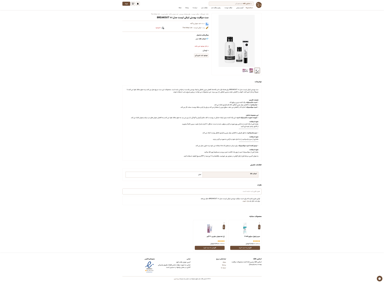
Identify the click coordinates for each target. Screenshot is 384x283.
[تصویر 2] (251, 70)
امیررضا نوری (177, 279)
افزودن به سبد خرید (245, 248)
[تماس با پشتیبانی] (379, 278)
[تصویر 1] (257, 70)
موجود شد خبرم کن (201, 55)
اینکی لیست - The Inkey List (191, 28)
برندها (187, 8)
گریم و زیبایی (239, 8)
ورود (126, 3)
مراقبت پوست (228, 8)
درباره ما (195, 8)
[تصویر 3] (245, 70)
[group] (236, 41)
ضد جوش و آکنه (195, 23)
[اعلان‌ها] (138, 4)
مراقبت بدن (204, 8)
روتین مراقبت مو (216, 8)
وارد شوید (246, 201)
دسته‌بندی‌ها (249, 8)
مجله (180, 8)
